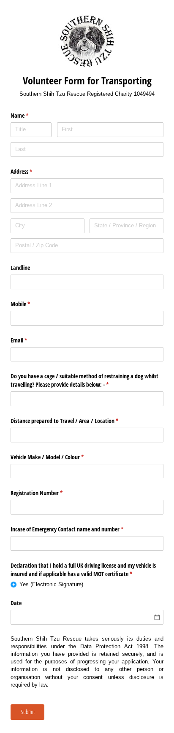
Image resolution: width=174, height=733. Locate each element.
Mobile (30, 304)
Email (29, 340)
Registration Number (46, 493)
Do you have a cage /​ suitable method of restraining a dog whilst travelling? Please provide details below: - (84, 380)
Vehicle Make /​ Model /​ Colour (57, 457)
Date (16, 603)
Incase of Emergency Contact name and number (77, 529)
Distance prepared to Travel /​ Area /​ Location (74, 421)
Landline (20, 268)
